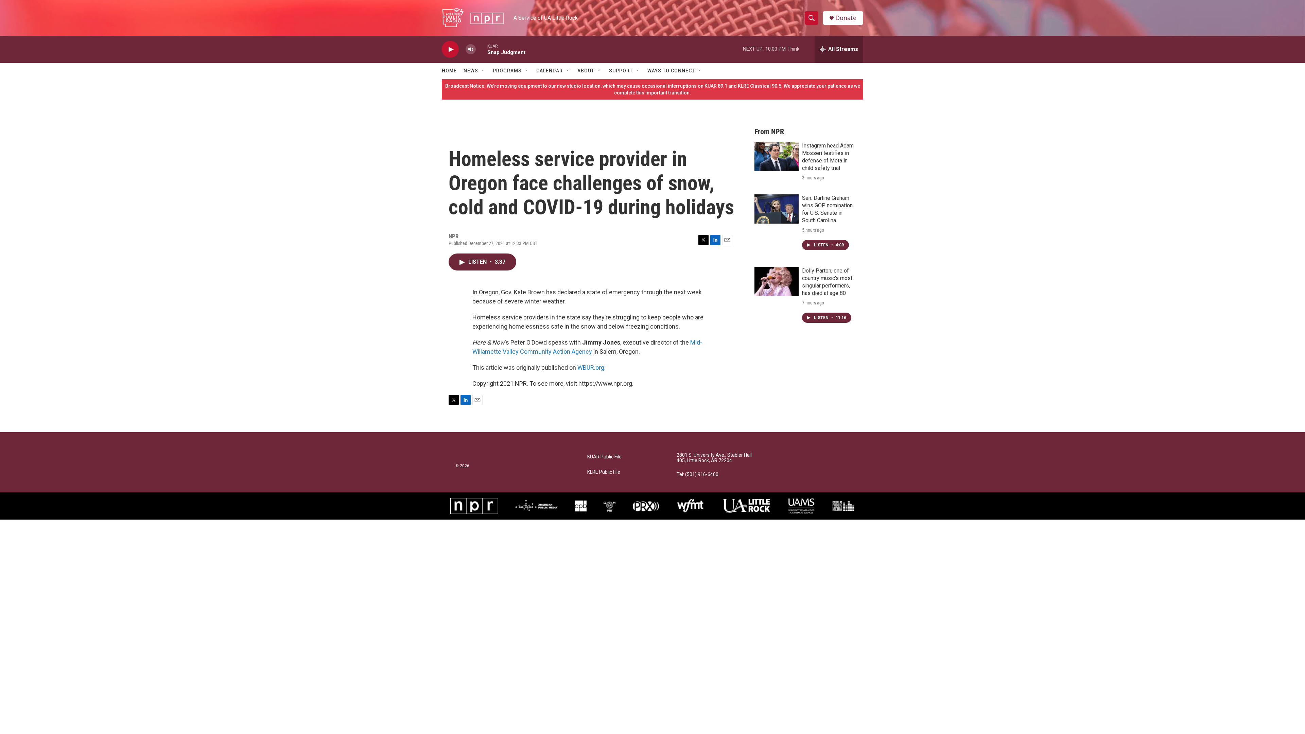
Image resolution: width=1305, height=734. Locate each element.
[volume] (470, 49)
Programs (507, 70)
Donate (845, 17)
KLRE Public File (603, 472)
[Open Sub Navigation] (483, 70)
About (585, 70)
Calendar (549, 70)
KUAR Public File (604, 456)
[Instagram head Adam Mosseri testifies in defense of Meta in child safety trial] (776, 156)
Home (449, 70)
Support (621, 70)
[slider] (482, 49)
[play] (450, 49)
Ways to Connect (671, 70)
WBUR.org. (591, 367)
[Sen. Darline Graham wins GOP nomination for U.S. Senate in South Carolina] (776, 209)
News (471, 70)
